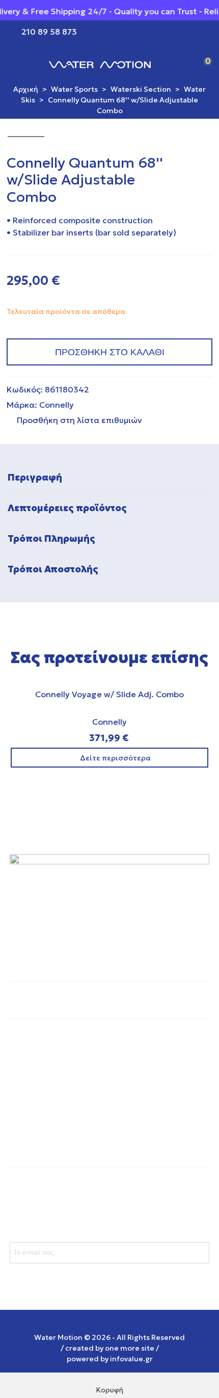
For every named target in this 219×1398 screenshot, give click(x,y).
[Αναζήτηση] (182, 63)
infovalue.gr (131, 1358)
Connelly (56, 405)
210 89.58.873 (38, 1106)
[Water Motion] (100, 64)
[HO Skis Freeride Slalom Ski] (188, 162)
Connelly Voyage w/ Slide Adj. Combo (109, 694)
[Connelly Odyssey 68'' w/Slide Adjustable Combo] (204, 162)
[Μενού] (17, 63)
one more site (129, 1348)
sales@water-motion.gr (56, 1127)
